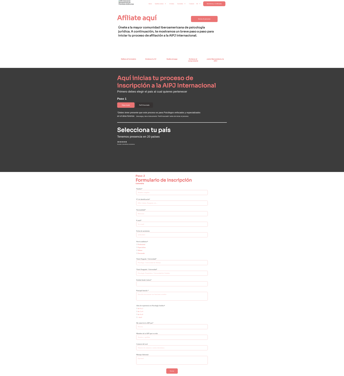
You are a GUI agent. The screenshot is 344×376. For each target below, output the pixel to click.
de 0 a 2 (140, 308)
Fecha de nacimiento (143, 231)
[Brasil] (131, 150)
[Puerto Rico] (137, 162)
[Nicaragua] (148, 156)
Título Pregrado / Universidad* (146, 259)
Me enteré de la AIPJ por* (144, 323)
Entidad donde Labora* (143, 280)
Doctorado (141, 253)
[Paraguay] (119, 162)
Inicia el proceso (204, 19)
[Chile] (137, 150)
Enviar (172, 371)
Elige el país (126, 105)
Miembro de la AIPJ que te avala (147, 333)
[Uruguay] (142, 162)
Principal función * (142, 290)
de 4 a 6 (140, 314)
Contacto (191, 3)
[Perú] (125, 162)
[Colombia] (142, 150)
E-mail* (138, 220)
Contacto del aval (142, 344)
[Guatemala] (137, 156)
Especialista (141, 247)
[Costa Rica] (148, 150)
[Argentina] (119, 150)
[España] (131, 156)
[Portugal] (131, 162)
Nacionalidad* (141, 210)
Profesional (141, 244)
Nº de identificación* (143, 199)
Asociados (180, 3)
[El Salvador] (125, 156)
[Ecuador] (119, 156)
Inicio (150, 3)
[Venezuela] (148, 162)
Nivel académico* (142, 241)
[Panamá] (154, 156)
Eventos (171, 3)
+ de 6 (139, 317)
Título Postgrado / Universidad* (146, 269)
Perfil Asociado (144, 105)
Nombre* (139, 189)
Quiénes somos (159, 3)
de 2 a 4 (140, 311)
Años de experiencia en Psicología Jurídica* (150, 305)
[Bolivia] (125, 150)
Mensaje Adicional (142, 354)
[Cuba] (154, 150)
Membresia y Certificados (214, 3)
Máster (139, 250)
